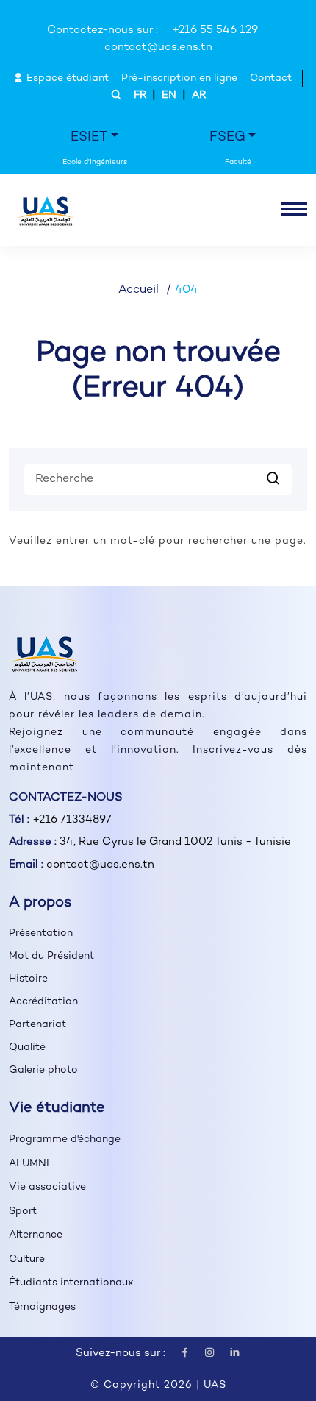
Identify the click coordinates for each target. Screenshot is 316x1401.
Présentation (41, 933)
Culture (27, 1259)
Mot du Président (51, 956)
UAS (215, 1385)
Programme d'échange (65, 1139)
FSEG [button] (227, 137)
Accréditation (43, 1001)
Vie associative (47, 1187)
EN (169, 95)
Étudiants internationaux (71, 1282)
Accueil (138, 290)
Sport (23, 1211)
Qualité (27, 1047)
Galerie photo (43, 1070)
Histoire (28, 979)
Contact (271, 78)
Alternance (35, 1235)
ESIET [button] (89, 137)
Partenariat (37, 1024)
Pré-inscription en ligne (179, 78)
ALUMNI (29, 1163)
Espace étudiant (66, 78)
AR (199, 95)
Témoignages (42, 1307)
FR (140, 95)
